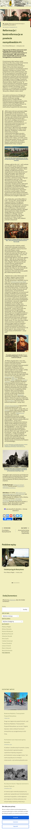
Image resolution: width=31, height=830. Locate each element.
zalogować (12, 600)
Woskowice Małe (9, 377)
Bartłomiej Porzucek (7, 633)
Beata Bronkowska (7, 650)
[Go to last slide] (4, 565)
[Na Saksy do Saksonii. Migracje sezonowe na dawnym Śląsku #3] (16, 772)
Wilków (12, 380)
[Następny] (26, 565)
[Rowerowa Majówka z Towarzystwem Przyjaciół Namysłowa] (16, 701)
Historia (10, 27)
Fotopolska (20, 486)
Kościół (15, 27)
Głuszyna (7, 381)
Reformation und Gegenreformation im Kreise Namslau (14, 493)
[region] (15, 817)
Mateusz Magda (10, 572)
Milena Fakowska (6, 629)
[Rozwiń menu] (27, 3)
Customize (15, 822)
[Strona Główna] (3, 23)
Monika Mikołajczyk (10, 46)
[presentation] (15, 557)
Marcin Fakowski (6, 648)
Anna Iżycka (5, 638)
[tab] (12, 582)
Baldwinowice (20, 413)
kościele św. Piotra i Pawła (18, 282)
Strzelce (24, 380)
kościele (6, 410)
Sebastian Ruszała (7, 636)
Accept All (15, 817)
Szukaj (4, 606)
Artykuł (5, 27)
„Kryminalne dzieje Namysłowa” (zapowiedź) (23, 531)
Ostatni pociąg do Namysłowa (14, 569)
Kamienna (21, 395)
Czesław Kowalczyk (7, 641)
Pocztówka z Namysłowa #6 (6, 530)
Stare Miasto (10, 401)
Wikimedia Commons (9, 488)
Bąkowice (14, 378)
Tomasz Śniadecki (7, 643)
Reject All (15, 826)
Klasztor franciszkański (11, 406)
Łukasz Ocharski (6, 645)
